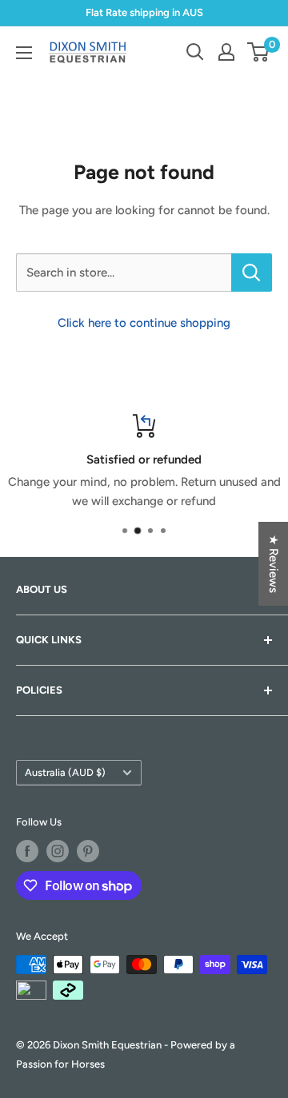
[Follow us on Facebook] (27, 851)
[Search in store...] (251, 272)
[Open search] (195, 52)
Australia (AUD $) (65, 772)
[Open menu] (24, 52)
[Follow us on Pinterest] (88, 851)
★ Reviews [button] (273, 564)
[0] (259, 52)
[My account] (226, 52)
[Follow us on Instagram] (57, 851)
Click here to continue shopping (144, 323)
